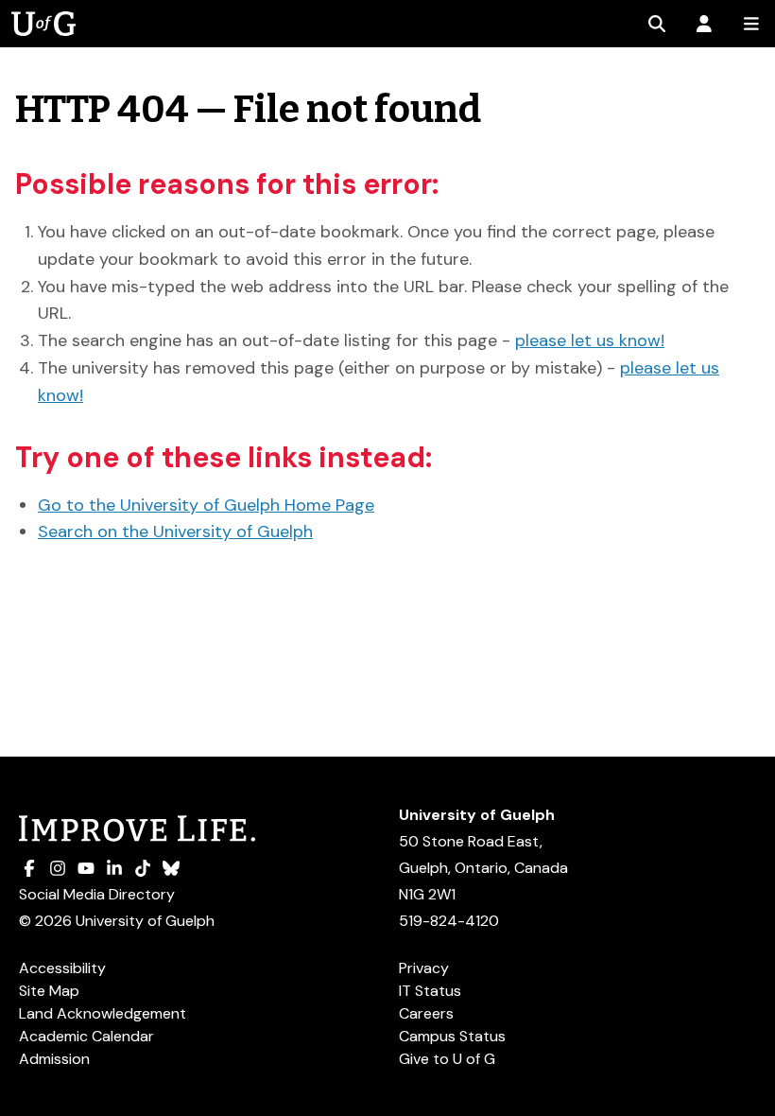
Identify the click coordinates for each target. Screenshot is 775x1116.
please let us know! (589, 340)
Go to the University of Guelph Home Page (206, 505)
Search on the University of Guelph (175, 531)
